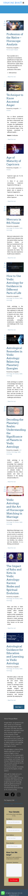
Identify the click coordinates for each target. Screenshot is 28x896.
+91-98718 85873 (17, 803)
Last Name (9, 827)
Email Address (10, 835)
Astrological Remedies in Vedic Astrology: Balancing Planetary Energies (14, 358)
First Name (9, 819)
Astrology (9, 228)
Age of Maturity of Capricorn (13, 161)
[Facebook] (12, 794)
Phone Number (10, 843)
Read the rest (12, 77)
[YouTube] (6, 794)
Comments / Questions (12, 862)
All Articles (16, 228)
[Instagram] (18, 794)
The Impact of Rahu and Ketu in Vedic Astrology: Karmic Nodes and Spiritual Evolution (13, 579)
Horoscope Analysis (12, 50)
